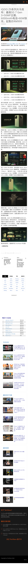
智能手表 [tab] (22, 276)
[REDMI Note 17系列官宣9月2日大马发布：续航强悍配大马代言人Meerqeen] (8, 366)
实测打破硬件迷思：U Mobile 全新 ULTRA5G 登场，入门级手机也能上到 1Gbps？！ (19, 410)
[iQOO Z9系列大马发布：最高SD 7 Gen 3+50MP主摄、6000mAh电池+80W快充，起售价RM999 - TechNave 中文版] (13, 1)
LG (17, 284)
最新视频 (6, 448)
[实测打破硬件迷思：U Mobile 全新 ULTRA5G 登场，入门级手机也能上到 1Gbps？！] (8, 410)
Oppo (5, 280)
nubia (23, 286)
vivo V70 (7, 327)
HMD (11, 286)
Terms (25, 559)
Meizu (11, 290)
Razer (17, 290)
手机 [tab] (5, 276)
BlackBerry (11, 288)
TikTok (17, 43)
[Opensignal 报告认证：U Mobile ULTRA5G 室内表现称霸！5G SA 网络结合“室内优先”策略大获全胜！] (8, 437)
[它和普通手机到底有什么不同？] (8, 481)
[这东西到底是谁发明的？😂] (8, 499)
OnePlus (5, 284)
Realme (22, 280)
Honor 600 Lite (8, 325)
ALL (5, 278)
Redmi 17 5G (8, 330)
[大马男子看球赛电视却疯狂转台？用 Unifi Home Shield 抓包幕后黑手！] (8, 419)
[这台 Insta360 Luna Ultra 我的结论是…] (8, 472)
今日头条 (6, 342)
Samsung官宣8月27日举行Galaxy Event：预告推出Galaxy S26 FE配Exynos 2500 (19, 357)
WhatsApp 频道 (11, 43)
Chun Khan (3, 253)
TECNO (17, 282)
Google (11, 284)
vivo (5, 282)
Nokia (17, 286)
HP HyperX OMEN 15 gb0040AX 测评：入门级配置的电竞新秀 (19, 400)
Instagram (23, 43)
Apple (11, 278)
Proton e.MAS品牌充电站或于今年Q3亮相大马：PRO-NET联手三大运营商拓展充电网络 (19, 375)
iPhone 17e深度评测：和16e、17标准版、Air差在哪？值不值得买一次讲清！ (19, 428)
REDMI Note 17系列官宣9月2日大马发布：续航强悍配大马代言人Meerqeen (19, 366)
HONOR (16, 280)
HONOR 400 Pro (9, 332)
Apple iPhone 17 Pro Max (10, 333)
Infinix (11, 282)
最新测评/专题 (7, 395)
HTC (17, 288)
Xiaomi (11, 280)
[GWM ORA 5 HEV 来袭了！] (8, 454)
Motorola (5, 288)
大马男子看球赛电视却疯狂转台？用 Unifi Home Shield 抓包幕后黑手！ (19, 418)
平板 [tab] (17, 276)
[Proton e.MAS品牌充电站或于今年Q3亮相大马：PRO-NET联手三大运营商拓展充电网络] (8, 375)
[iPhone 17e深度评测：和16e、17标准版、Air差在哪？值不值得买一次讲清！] (8, 428)
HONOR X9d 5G (9, 328)
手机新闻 (7, 253)
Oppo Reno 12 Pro (9, 323)
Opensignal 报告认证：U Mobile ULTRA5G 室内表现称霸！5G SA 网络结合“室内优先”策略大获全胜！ (19, 438)
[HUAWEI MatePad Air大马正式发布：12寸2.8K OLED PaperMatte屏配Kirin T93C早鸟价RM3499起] (8, 384)
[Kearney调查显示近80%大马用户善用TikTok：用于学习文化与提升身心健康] (8, 348)
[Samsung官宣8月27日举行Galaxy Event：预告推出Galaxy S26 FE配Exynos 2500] (8, 357)
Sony (23, 282)
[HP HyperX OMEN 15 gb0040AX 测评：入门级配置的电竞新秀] (8, 401)
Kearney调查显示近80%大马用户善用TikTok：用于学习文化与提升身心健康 (14, 525)
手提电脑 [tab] (11, 276)
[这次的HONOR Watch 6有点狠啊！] (8, 463)
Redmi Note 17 (8, 335)
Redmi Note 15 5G (9, 321)
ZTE (23, 290)
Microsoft (23, 288)
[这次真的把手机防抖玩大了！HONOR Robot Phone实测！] (8, 490)
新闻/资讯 (11, 253)
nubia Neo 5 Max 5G (9, 320)
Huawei (22, 278)
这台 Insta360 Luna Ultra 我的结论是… (19, 470)
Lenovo (5, 286)
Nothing (5, 290)
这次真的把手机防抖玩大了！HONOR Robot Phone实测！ (19, 490)
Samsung (17, 278)
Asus (23, 284)
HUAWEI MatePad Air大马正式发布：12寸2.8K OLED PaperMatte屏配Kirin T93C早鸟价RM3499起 (19, 385)
